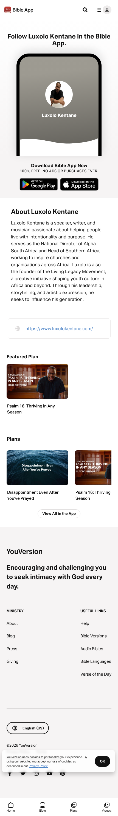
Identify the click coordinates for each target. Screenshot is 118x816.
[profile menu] (103, 9)
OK (102, 761)
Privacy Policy (38, 766)
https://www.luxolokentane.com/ (59, 328)
